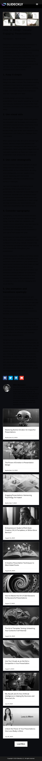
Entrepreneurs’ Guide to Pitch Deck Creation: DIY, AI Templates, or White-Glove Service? (21, 530)
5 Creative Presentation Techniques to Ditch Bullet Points (19, 564)
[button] (37, 4)
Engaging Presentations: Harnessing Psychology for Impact (18, 496)
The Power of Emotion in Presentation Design (19, 463)
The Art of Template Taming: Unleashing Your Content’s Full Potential (20, 629)
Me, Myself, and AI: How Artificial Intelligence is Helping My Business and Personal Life (19, 696)
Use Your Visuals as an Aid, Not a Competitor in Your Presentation (17, 662)
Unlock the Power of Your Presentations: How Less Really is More (20, 730)
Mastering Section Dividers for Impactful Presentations (20, 431)
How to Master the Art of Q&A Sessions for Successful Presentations (20, 596)
